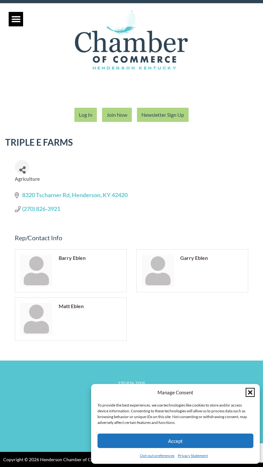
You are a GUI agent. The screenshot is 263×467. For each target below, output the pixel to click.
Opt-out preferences (157, 455)
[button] (250, 392)
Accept (175, 441)
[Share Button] (22, 167)
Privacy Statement (193, 455)
